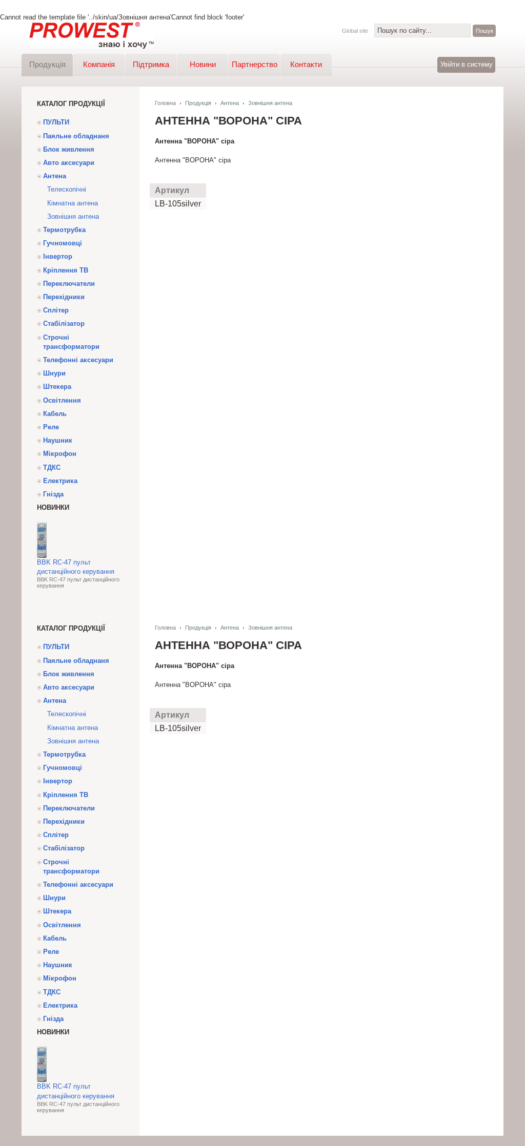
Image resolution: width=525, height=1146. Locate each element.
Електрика (60, 481)
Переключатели (69, 283)
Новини (203, 64)
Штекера (57, 386)
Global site (355, 31)
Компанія (99, 64)
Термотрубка (64, 230)
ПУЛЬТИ (56, 122)
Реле (51, 427)
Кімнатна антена (72, 203)
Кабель (55, 414)
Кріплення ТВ (65, 270)
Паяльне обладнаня (76, 136)
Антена (54, 176)
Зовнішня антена (73, 216)
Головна (165, 103)
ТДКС (51, 467)
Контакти (306, 64)
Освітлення (62, 400)
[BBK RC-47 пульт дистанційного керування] (42, 555)
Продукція (47, 64)
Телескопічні (66, 189)
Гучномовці (62, 243)
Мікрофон (59, 453)
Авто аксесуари (68, 162)
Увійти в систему (466, 64)
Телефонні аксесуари (78, 360)
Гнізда (53, 494)
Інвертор (57, 256)
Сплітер (56, 310)
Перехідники (64, 297)
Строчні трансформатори (71, 342)
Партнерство (254, 64)
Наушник (57, 440)
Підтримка (151, 64)
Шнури (54, 373)
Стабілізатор (64, 323)
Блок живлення (68, 149)
